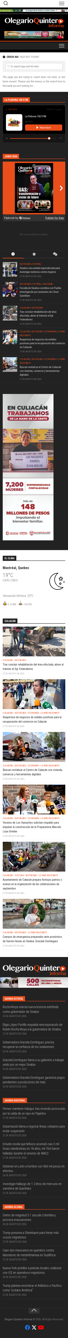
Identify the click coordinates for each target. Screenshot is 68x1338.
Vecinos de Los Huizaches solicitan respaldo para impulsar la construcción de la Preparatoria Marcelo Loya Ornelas (32, 827)
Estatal (37, 264)
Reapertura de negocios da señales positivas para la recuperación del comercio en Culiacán (42, 343)
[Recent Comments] (54, 254)
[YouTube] (40, 1327)
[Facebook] (27, 1327)
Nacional (48, 284)
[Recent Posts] (13, 254)
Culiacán (25, 307)
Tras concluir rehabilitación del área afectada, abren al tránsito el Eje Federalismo (38, 315)
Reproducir (45, 127)
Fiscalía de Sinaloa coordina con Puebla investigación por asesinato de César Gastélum (40, 291)
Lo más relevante (50, 712)
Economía (50, 331)
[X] (34, 1327)
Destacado (25, 264)
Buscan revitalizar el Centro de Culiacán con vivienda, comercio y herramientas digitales (40, 370)
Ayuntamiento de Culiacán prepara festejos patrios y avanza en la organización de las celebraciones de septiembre (32, 884)
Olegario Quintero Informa (18, 1319)
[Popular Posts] (34, 254)
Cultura (19, 875)
